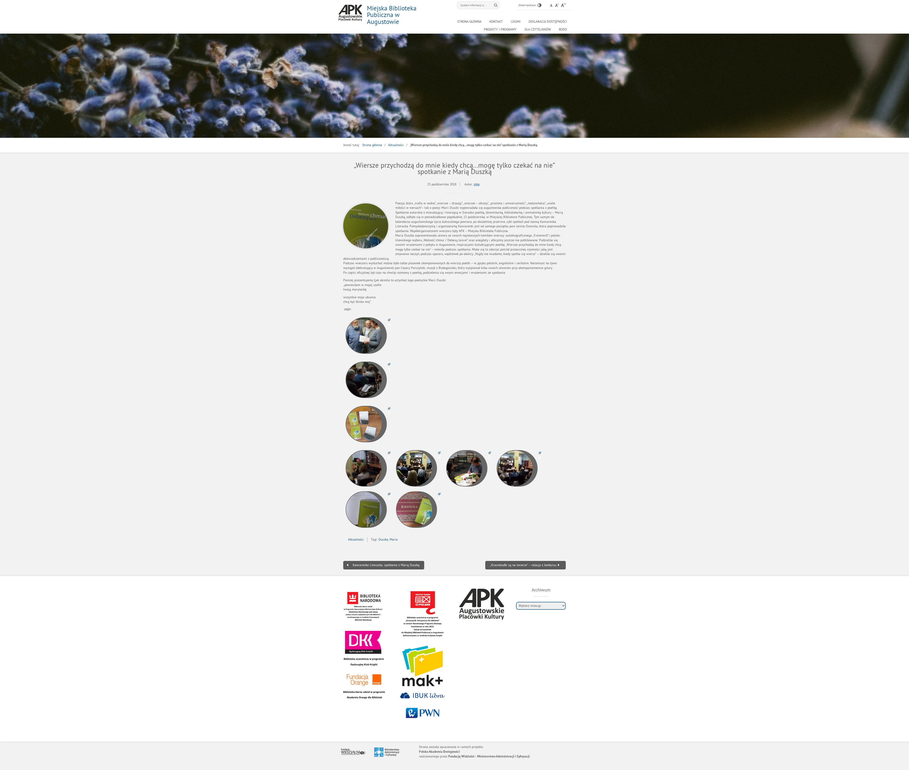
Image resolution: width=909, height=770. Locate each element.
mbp (477, 184)
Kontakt (496, 22)
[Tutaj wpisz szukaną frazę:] (474, 5)
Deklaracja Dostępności (548, 22)
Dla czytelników (538, 29)
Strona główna (469, 22)
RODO (563, 29)
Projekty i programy (500, 29)
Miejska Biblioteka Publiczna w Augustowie (391, 15)
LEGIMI (516, 22)
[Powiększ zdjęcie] (365, 225)
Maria (394, 539)
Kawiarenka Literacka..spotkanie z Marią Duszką (386, 565)
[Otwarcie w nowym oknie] (368, 335)
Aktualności (396, 145)
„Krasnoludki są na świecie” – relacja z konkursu (523, 565)
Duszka (383, 539)
